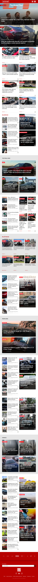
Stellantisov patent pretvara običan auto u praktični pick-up (32, 224)
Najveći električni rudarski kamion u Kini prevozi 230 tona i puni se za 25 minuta (27, 107)
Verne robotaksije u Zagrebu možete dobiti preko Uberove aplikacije (26, 91)
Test (3, 162)
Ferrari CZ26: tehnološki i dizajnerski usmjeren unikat (23, 207)
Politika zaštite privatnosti (17, 576)
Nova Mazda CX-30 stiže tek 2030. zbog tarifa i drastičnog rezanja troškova (27, 74)
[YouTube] (19, 574)
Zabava (21, 375)
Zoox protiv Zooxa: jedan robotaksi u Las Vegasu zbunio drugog (27, 535)
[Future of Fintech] (35, 556)
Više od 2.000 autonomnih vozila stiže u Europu (31, 207)
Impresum (24, 576)
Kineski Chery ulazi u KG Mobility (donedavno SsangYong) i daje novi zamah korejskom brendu (27, 283)
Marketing (29, 576)
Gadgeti (27, 257)
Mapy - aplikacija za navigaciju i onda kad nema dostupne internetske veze (13, 198)
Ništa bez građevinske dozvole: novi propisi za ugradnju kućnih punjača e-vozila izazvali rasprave (17, 42)
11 (17, 521)
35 (37, 46)
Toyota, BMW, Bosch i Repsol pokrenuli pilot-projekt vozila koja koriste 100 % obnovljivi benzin (27, 517)
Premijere (22, 215)
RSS (4, 576)
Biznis (21, 277)
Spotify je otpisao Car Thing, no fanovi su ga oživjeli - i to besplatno (13, 148)
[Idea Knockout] (27, 556)
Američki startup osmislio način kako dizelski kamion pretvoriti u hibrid (13, 525)
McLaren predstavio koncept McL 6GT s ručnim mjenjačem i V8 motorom (13, 219)
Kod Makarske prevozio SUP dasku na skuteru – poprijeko (12, 413)
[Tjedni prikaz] (33, 2)
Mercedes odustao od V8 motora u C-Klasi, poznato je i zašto (10, 57)
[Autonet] (17, 556)
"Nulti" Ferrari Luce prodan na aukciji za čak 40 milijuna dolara (27, 140)
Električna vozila (23, 132)
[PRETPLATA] (35, 566)
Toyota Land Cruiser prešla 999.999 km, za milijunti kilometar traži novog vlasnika (26, 466)
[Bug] (8, 556)
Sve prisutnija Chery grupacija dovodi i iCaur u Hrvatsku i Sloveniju (12, 206)
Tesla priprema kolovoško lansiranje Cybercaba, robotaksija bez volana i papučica (27, 58)
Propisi (2, 27)
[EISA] (19, 570)
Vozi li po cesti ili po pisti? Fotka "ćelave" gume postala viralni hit (10, 73)
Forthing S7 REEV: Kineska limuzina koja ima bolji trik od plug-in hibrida (27, 187)
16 (17, 549)
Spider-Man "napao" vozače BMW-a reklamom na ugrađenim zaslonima (13, 428)
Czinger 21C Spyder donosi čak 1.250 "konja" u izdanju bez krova (22, 225)
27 (34, 507)
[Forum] (3, 556)
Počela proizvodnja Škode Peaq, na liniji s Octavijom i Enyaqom (13, 367)
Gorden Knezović (30, 211)
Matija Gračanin (4, 270)
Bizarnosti (5, 441)
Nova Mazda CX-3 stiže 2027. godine (27, 302)
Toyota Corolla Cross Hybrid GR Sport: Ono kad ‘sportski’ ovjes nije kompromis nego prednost (17, 171)
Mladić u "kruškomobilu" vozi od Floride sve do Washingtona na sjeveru (12, 531)
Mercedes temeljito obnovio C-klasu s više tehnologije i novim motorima (9, 107)
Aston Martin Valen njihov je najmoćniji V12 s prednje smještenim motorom (9, 91)
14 (17, 298)
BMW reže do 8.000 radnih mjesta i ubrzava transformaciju (13, 538)
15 (34, 175)
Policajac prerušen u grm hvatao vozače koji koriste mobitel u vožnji (27, 407)
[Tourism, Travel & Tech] (31, 556)
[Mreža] (12, 556)
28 (17, 386)
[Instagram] (22, 574)
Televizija (2, 5)
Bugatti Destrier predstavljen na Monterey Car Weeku (26, 124)
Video (21, 441)
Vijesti (4, 49)
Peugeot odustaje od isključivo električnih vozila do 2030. (26, 367)
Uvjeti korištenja (9, 576)
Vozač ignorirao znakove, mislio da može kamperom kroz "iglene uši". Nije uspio (13, 119)
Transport (22, 49)
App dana (4, 257)
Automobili (5, 82)
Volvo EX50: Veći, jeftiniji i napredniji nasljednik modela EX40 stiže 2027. (13, 490)
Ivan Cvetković (5, 174)
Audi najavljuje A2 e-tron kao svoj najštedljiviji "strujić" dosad (12, 497)
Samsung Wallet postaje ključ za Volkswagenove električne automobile (12, 125)
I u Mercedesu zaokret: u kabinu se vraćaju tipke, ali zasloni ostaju (13, 518)
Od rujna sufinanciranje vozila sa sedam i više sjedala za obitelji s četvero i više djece (27, 485)
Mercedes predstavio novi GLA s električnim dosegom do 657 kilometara (13, 545)
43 (35, 95)
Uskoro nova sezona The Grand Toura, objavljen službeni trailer (18, 20)
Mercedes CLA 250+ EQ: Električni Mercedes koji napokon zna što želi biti (9, 187)
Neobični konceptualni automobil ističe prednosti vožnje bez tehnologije (27, 383)
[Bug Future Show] (23, 556)
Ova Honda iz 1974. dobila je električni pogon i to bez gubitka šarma (13, 478)
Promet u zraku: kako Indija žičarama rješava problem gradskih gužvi (13, 227)
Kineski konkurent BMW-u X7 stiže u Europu (25, 502)
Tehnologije (30, 198)
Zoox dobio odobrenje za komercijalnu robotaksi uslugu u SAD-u (27, 423)
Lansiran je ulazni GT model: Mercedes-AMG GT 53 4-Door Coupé (13, 301)
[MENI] (35, 2)
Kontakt (33, 576)
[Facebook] (16, 574)
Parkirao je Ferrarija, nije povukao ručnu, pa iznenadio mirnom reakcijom (10, 467)
